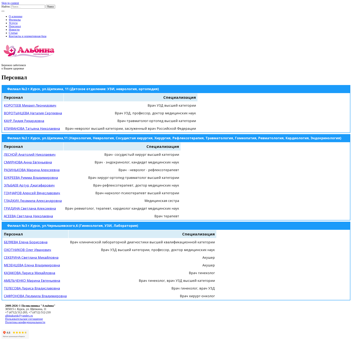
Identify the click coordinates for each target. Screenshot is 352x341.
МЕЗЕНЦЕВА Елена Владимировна (32, 265)
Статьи (13, 32)
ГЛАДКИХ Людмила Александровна (33, 200)
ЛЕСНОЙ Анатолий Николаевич (30, 154)
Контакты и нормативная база (27, 36)
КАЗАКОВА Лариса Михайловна (29, 273)
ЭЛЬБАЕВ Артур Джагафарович (29, 185)
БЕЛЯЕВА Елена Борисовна (25, 242)
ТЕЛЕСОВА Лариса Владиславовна (32, 288)
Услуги (13, 23)
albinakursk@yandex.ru (19, 315)
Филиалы (15, 19)
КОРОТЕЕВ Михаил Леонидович (30, 105)
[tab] (176, 89)
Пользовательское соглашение (24, 318)
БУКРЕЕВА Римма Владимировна (31, 177)
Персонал (15, 26)
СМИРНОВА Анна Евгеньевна (28, 162)
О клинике (15, 16)
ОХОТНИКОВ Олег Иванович (27, 250)
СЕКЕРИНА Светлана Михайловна (31, 257)
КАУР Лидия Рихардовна (24, 121)
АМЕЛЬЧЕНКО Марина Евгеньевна (32, 280)
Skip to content (10, 3)
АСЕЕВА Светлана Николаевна (28, 216)
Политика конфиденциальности (25, 322)
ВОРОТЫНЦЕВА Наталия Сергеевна (33, 113)
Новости (14, 29)
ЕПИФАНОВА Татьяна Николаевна (32, 128)
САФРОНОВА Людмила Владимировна (35, 296)
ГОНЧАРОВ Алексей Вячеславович (32, 193)
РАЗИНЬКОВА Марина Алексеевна (32, 170)
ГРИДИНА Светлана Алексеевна (30, 208)
